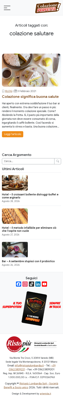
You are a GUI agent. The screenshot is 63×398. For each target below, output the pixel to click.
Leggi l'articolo (12, 134)
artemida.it (45, 393)
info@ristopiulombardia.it (29, 365)
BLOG (8, 91)
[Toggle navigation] (7, 8)
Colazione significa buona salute (30, 96)
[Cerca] (57, 161)
